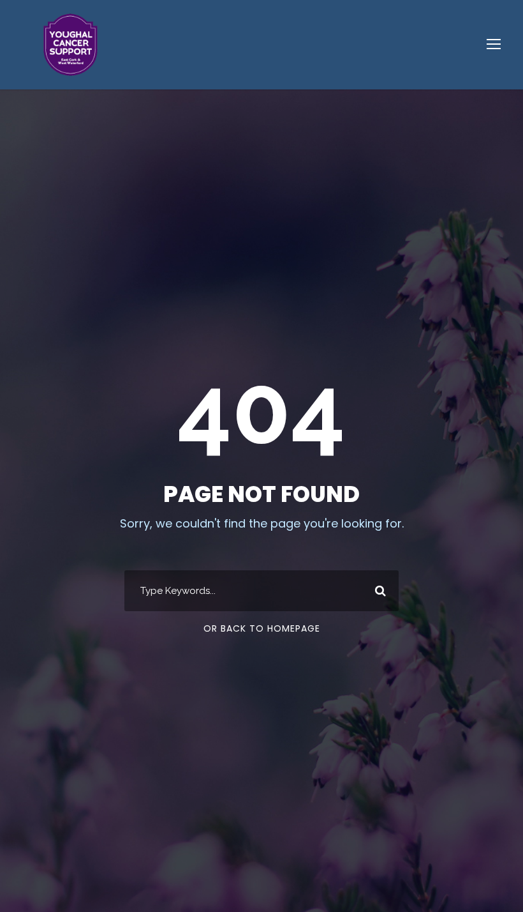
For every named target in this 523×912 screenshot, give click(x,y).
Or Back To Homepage (261, 628)
